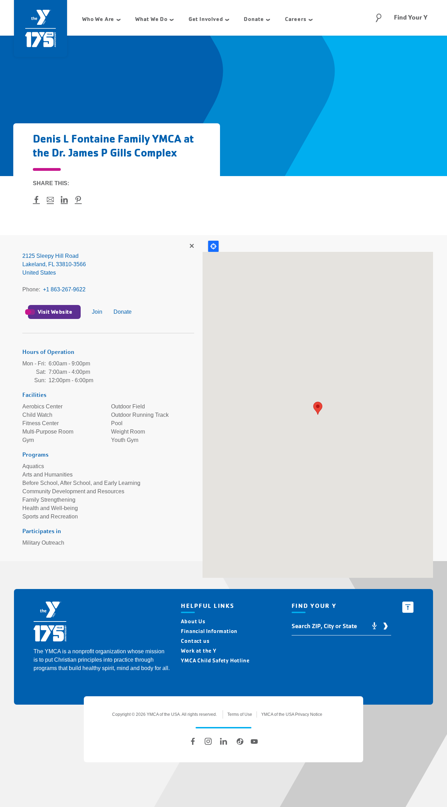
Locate (213, 246)
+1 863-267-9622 (64, 289)
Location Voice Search (374, 626)
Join (97, 312)
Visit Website (55, 311)
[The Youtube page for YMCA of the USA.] (254, 741)
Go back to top (407, 607)
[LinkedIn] (223, 741)
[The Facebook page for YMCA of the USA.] (192, 741)
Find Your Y (410, 17)
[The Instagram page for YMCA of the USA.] (208, 741)
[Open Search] (378, 18)
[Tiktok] (238, 741)
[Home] (50, 623)
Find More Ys (191, 246)
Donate (122, 312)
